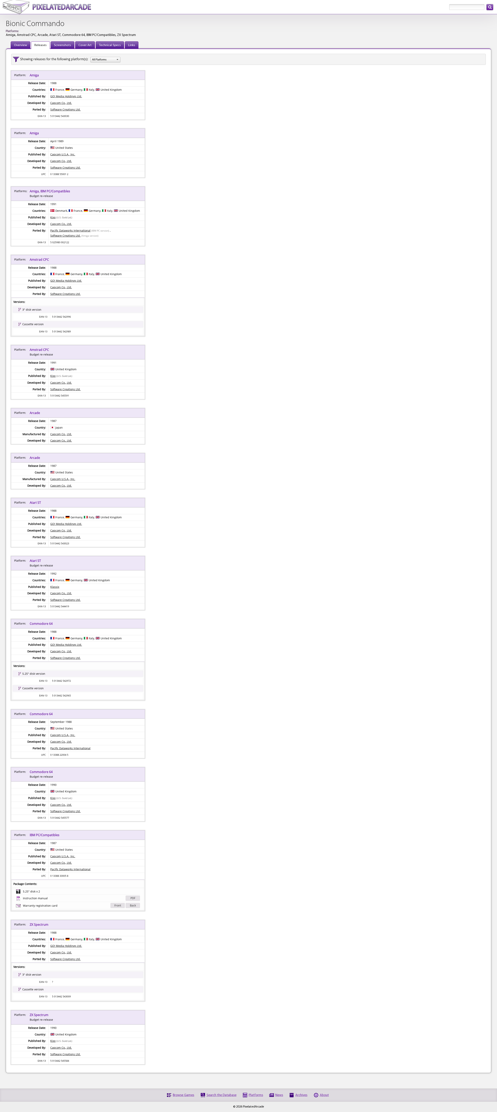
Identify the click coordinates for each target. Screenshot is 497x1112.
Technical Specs (110, 45)
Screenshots (62, 45)
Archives (301, 1095)
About (324, 1095)
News (279, 1095)
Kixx (53, 217)
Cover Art (85, 45)
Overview (20, 45)
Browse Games (183, 1095)
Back (133, 905)
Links (131, 45)
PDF (132, 898)
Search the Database (221, 1095)
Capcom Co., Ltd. (61, 103)
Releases (40, 45)
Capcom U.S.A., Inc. (62, 154)
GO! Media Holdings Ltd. (66, 96)
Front (117, 905)
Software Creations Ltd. (65, 109)
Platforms (256, 1095)
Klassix (54, 587)
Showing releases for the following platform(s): (54, 59)
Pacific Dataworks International (70, 230)
